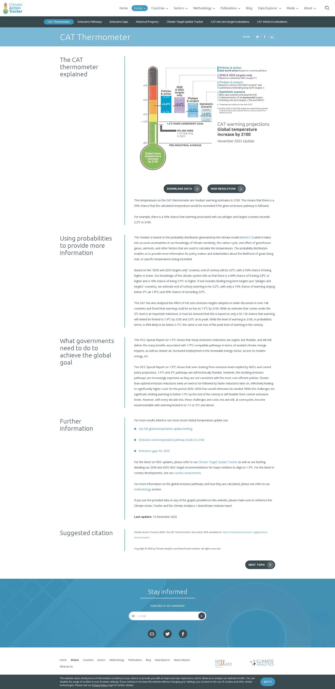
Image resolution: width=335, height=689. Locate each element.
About (308, 8)
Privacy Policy (99, 685)
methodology (142, 489)
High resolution (223, 188)
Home (123, 8)
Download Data (179, 188)
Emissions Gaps (119, 21)
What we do (66, 666)
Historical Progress (147, 21)
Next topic (257, 564)
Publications (228, 8)
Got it (268, 681)
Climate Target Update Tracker (185, 21)
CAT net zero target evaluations (230, 21)
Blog (249, 8)
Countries (158, 8)
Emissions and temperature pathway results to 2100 (171, 440)
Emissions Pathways (90, 21)
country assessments (187, 473)
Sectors (179, 8)
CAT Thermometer (59, 21)
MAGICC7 (247, 237)
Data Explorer (268, 8)
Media (291, 8)
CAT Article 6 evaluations (272, 21)
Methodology (202, 8)
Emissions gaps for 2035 (154, 451)
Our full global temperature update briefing (165, 429)
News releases (182, 660)
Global (138, 8)
